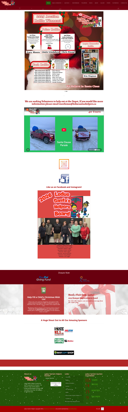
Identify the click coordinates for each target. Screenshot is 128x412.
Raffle (67, 392)
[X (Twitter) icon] (97, 408)
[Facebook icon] (96, 408)
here (48, 310)
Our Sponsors (69, 389)
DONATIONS (40, 309)
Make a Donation (70, 383)
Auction (67, 386)
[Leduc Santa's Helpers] (8, 2)
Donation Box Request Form (73, 401)
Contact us (68, 398)
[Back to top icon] (102, 408)
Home (67, 380)
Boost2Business (73, 409)
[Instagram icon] (99, 408)
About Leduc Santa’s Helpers (73, 395)
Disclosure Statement (49, 409)
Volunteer (68, 377)
